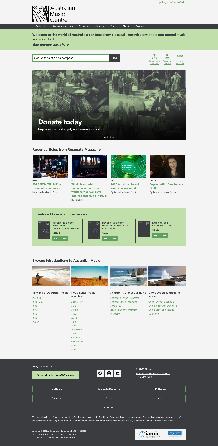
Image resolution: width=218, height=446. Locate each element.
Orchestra (115, 314)
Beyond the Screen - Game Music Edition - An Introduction (115, 225)
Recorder (76, 337)
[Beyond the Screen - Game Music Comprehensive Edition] (44, 230)
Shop (113, 26)
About (126, 26)
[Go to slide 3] (110, 137)
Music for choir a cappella (161, 302)
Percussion (76, 329)
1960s (35, 306)
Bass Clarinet (77, 302)
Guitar (74, 317)
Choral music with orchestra (162, 306)
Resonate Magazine (109, 389)
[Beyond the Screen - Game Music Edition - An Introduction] (94, 230)
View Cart (179, 2)
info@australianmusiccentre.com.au (153, 373)
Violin (73, 349)
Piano (73, 333)
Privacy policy (69, 437)
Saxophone (77, 341)
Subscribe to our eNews (154, 62)
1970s (35, 310)
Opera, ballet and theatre (161, 309)
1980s (35, 314)
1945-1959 (37, 302)
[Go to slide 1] (105, 137)
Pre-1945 (36, 298)
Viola (73, 345)
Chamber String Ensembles (123, 302)
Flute (73, 313)
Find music (41, 26)
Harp (73, 321)
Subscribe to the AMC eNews (56, 375)
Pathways (84, 26)
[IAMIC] (149, 434)
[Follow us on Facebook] (100, 373)
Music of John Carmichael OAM (161, 224)
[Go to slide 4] (113, 137)
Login (165, 2)
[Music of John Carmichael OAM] (144, 229)
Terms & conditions (55, 437)
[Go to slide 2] (107, 137)
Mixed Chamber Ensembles (123, 310)
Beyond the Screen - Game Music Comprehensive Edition (65, 225)
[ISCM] (175, 434)
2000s (35, 322)
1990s (35, 318)
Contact (139, 26)
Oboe (74, 325)
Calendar (100, 26)
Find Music (57, 389)
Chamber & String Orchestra (124, 298)
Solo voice (153, 313)
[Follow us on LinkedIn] (117, 373)
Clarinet (75, 309)
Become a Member (167, 62)
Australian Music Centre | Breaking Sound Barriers (53, 14)
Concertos (115, 306)
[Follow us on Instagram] (109, 373)
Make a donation (180, 62)
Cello (73, 306)
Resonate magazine (63, 26)
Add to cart (60, 238)
